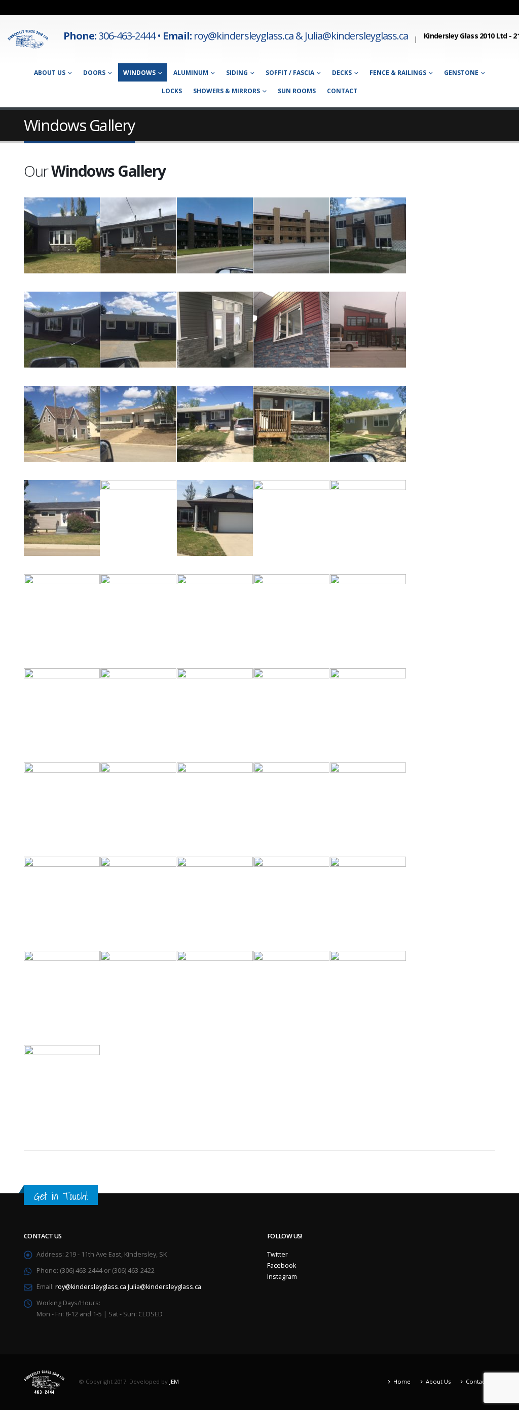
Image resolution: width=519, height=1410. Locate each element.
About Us (49, 72)
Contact (342, 91)
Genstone (461, 72)
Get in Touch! (61, 1196)
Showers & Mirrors (226, 91)
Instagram (282, 1276)
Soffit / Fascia (290, 72)
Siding (237, 72)
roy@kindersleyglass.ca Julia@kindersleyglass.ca (128, 1286)
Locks (172, 91)
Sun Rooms (297, 91)
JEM (174, 1381)
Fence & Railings (397, 72)
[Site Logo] (28, 39)
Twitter (277, 1254)
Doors (94, 72)
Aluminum (190, 72)
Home (402, 1381)
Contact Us (480, 1381)
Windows (139, 72)
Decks (342, 72)
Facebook (281, 1265)
